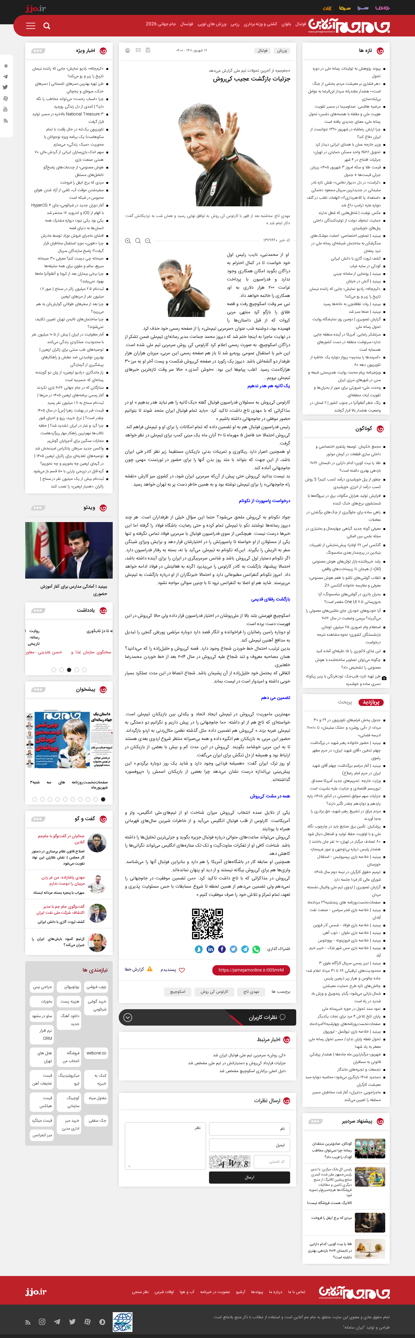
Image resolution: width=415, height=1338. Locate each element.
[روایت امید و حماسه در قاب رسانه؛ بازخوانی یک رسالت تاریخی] (96, 637)
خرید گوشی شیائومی (97, 1005)
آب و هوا (187, 1292)
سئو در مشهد (42, 1016)
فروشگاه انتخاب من (71, 1057)
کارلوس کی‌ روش (214, 992)
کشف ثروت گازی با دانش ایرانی (61, 922)
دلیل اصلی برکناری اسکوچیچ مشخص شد (252, 1071)
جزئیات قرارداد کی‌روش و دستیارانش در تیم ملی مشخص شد (237, 1063)
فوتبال (262, 51)
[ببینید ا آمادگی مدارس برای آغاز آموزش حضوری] (69, 550)
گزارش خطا (134, 969)
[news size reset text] (138, 242)
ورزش (282, 51)
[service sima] (345, 9)
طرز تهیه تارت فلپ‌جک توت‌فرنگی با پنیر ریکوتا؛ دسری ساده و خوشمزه (343, 680)
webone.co (96, 1053)
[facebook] (222, 949)
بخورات (46, 1001)
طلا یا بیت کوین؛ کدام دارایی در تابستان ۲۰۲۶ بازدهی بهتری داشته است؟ (330, 1251)
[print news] (127, 51)
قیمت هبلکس (45, 1102)
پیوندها (257, 1292)
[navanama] (383, 9)
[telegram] (6, 78)
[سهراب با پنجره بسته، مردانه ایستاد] (97, 885)
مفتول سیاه (97, 1098)
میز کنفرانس (42, 1135)
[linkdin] (210, 949)
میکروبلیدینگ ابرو (69, 1079)
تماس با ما (296, 1292)
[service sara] (363, 9)
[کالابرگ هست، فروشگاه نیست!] (368, 1186)
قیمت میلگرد (42, 1120)
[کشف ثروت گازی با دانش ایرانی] (97, 914)
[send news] (138, 51)
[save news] (148, 51)
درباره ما (275, 1292)
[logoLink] (349, 25)
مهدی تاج (251, 992)
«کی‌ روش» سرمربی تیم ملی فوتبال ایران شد (249, 1055)
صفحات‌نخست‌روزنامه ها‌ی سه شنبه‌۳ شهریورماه (69, 785)
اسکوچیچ (177, 992)
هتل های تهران (44, 1057)
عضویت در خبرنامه (215, 1292)
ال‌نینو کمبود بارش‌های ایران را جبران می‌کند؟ (58, 942)
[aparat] (6, 100)
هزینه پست (69, 1001)
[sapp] (6, 110)
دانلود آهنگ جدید (69, 1020)
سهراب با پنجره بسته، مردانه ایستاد (58, 893)
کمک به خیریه (100, 1079)
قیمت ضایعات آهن (42, 1079)
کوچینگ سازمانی (73, 1102)
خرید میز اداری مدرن (70, 1124)
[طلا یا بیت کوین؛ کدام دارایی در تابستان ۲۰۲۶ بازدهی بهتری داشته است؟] (368, 1250)
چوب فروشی (96, 987)
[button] (84, 670)
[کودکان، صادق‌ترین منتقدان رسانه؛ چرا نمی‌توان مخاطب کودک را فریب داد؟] (368, 1150)
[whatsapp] (256, 949)
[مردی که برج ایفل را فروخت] (368, 1223)
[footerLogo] (354, 1292)
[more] (315, 1121)
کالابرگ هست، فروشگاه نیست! (329, 1203)
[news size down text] (148, 242)
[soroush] (199, 949)
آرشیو (240, 1292)
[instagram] (6, 67)
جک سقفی (97, 1120)
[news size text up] (128, 242)
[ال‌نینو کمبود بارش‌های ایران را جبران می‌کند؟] (97, 942)
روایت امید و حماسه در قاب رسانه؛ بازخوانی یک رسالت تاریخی (56, 637)
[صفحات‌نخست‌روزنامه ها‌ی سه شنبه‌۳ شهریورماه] (69, 739)
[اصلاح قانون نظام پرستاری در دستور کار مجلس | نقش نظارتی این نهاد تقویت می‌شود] (97, 850)
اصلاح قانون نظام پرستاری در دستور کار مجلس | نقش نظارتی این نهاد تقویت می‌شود (58, 857)
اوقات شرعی (164, 1292)
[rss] (6, 121)
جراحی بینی (42, 987)
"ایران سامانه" (354, 1327)
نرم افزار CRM (46, 1034)
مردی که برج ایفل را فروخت (331, 1218)
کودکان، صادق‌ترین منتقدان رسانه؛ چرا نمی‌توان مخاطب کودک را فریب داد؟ (332, 1150)
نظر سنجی (140, 1292)
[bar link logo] (35, 9)
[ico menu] (32, 26)
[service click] (327, 9)
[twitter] (6, 89)
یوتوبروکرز (71, 987)
